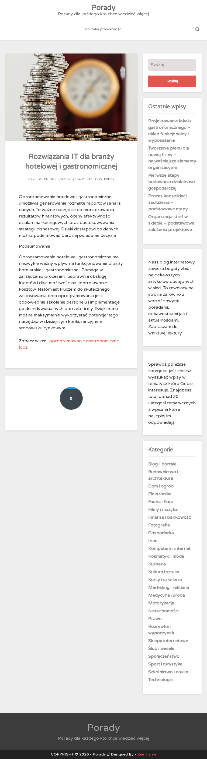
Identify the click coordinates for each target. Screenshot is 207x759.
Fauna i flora (160, 501)
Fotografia (159, 525)
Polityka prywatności (103, 29)
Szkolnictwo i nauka (168, 672)
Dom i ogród (161, 486)
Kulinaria (157, 564)
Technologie (160, 679)
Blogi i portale (162, 464)
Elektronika (159, 494)
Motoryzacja (161, 603)
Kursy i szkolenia (165, 579)
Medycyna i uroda (166, 595)
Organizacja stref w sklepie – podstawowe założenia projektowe (171, 223)
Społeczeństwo (164, 656)
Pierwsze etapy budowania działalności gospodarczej (171, 182)
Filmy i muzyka (163, 509)
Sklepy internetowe (168, 640)
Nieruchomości (163, 611)
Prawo (155, 618)
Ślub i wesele (161, 648)
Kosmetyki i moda (166, 556)
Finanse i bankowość (169, 517)
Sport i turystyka (165, 664)
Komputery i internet (95, 179)
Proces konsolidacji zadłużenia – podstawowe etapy (168, 202)
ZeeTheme (146, 754)
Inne (152, 540)
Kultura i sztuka (163, 572)
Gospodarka (161, 533)
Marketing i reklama (168, 587)
